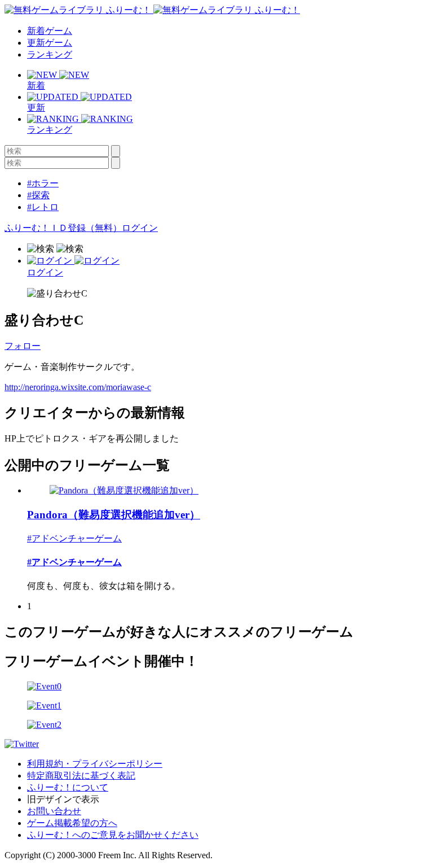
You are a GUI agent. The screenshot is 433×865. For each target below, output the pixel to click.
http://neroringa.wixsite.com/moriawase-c (78, 387)
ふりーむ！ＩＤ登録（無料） (63, 228)
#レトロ (43, 207)
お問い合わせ (54, 811)
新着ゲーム (49, 31)
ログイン (140, 228)
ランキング (49, 54)
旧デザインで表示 (63, 799)
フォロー (23, 346)
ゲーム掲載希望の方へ (72, 823)
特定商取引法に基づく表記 (81, 775)
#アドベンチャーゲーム (74, 538)
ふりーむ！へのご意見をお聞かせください (112, 835)
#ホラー (43, 183)
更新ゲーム (49, 42)
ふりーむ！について (67, 787)
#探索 (38, 195)
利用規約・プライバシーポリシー (94, 763)
